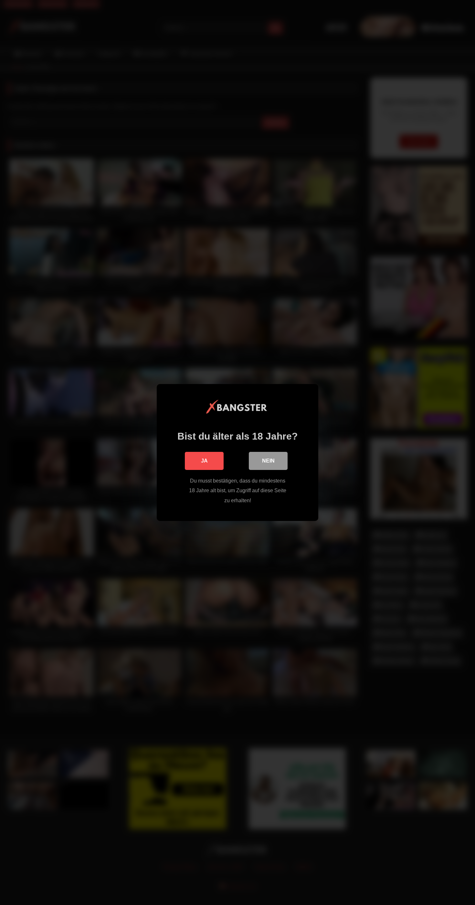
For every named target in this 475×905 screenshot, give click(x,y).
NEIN (268, 460)
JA (204, 460)
